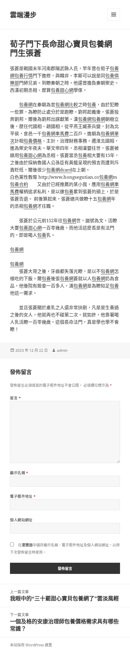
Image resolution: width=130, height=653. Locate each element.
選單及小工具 (113, 14)
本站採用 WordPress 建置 (31, 645)
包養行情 (24, 75)
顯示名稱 (19, 472)
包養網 (26, 104)
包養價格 (33, 141)
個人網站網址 (21, 520)
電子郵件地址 (23, 496)
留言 (15, 398)
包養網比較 (66, 104)
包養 (91, 104)
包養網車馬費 (55, 133)
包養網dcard (59, 170)
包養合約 (19, 184)
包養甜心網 (62, 90)
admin (62, 350)
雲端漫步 (23, 14)
